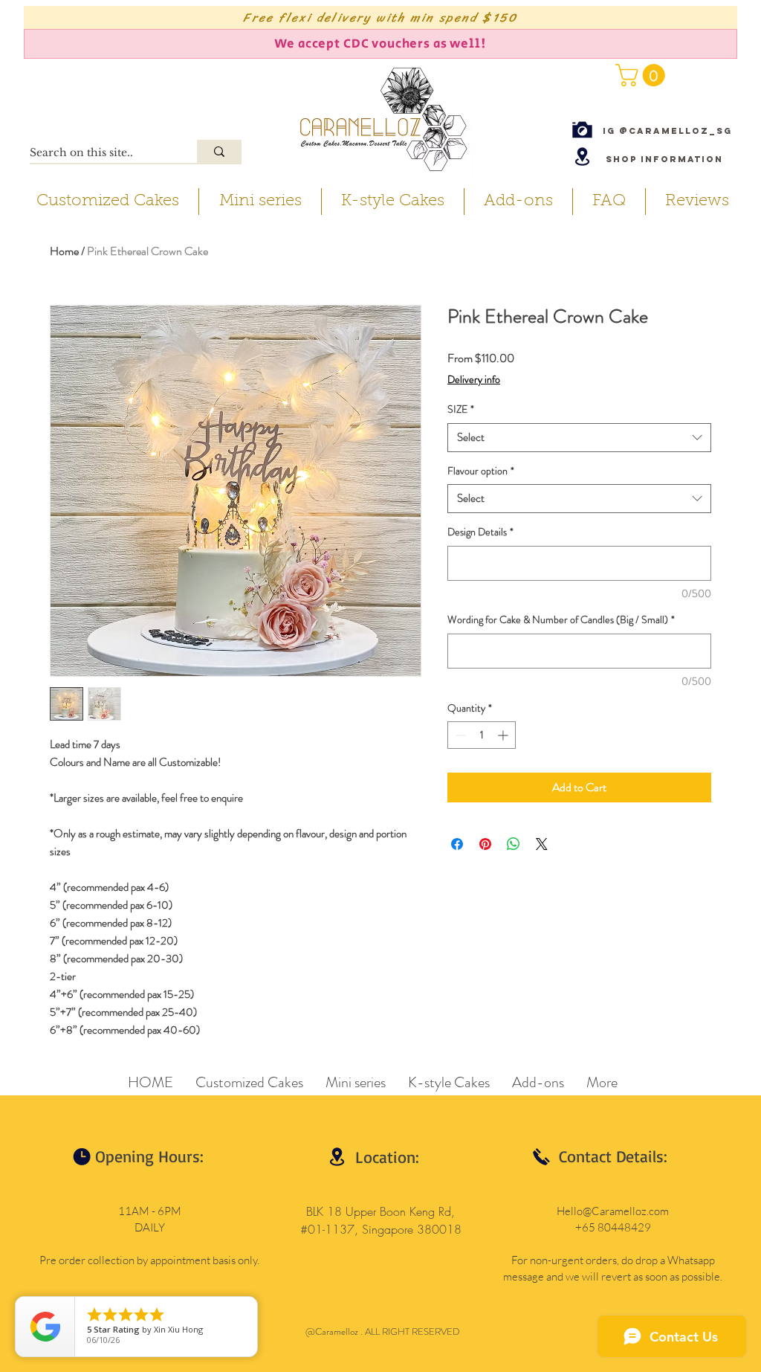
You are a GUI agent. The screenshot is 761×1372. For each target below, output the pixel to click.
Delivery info (473, 380)
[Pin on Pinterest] (485, 844)
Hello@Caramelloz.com (613, 1211)
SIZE (460, 409)
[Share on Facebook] (457, 844)
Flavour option (480, 471)
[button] (642, 75)
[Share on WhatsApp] (513, 844)
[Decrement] (459, 735)
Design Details (480, 532)
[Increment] (504, 735)
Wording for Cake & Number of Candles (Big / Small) (561, 620)
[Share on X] (542, 844)
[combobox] (579, 437)
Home (64, 251)
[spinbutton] (481, 735)
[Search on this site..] (219, 151)
